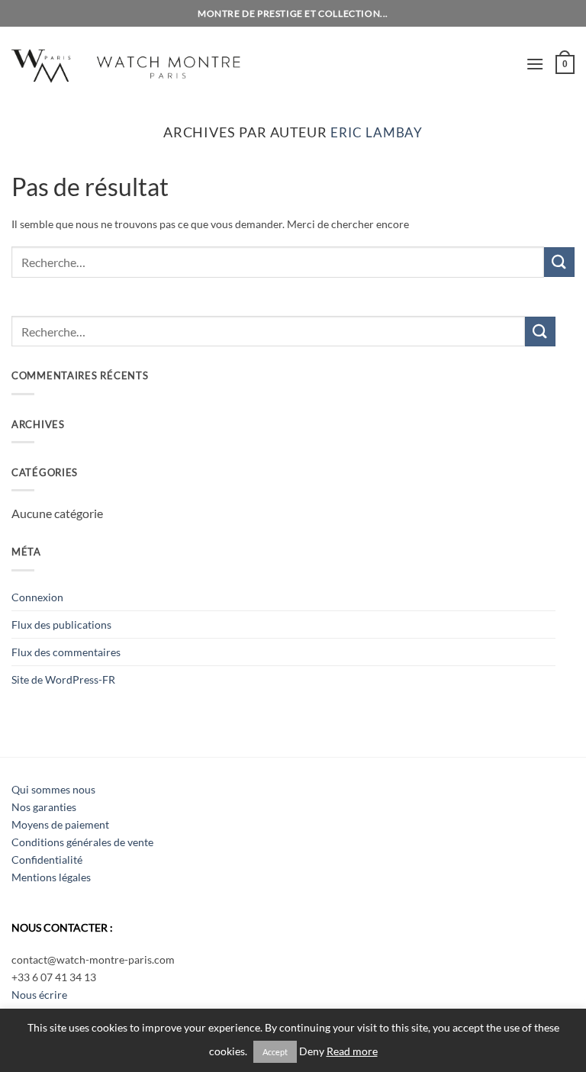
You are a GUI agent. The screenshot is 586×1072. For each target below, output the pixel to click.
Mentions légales (51, 877)
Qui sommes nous (53, 789)
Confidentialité (46, 859)
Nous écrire (39, 994)
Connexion (37, 597)
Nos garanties (43, 806)
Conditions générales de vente (82, 841)
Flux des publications (61, 624)
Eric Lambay (376, 132)
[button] (535, 63)
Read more (352, 1051)
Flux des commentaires (66, 651)
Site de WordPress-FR (63, 679)
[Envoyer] (559, 262)
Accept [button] (275, 1052)
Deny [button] (311, 1051)
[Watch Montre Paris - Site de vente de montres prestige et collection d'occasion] (148, 64)
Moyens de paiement (60, 824)
